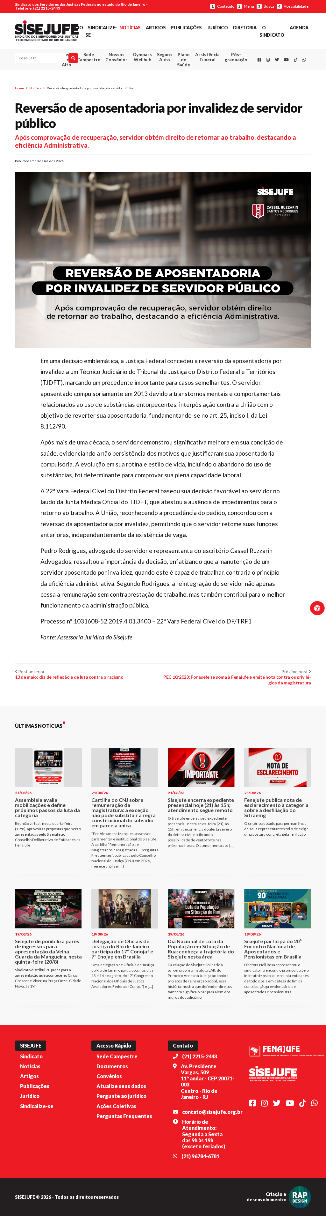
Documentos (112, 1066)
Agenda (299, 27)
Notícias (130, 27)
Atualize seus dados (121, 1086)
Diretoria (245, 27)
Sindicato (31, 1056)
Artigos (156, 27)
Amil (203, 73)
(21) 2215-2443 (199, 1056)
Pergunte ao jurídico (121, 1096)
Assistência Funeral (207, 57)
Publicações (186, 27)
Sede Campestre (88, 57)
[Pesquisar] (73, 58)
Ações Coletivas (116, 1106)
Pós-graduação (236, 57)
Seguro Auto (164, 57)
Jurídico (218, 27)
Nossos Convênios (116, 57)
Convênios (109, 1076)
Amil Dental (203, 80)
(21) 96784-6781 (200, 1156)
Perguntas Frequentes (124, 1116)
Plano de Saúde (183, 59)
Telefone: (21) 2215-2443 (37, 8)
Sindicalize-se (36, 1106)
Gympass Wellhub (142, 57)
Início (76, 27)
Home (19, 88)
